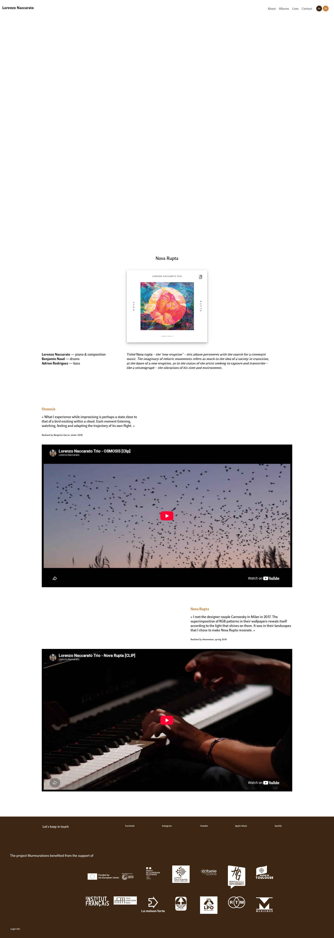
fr (326, 8)
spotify (278, 825)
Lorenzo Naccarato (18, 7)
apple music (241, 825)
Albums (284, 8)
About (272, 8)
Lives (295, 8)
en (319, 8)
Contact (307, 8)
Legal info (15, 928)
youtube (204, 825)
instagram (167, 825)
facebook (130, 825)
